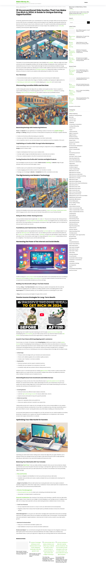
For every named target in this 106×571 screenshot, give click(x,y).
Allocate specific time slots (24, 492)
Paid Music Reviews (73, 224)
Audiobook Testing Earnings (75, 115)
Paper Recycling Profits (74, 225)
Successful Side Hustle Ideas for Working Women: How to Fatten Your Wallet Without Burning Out (61, 559)
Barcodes (71, 117)
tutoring (48, 162)
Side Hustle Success (24, 6)
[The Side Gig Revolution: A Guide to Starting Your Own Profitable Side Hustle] (49, 542)
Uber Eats (52, 231)
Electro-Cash (72, 144)
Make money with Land (74, 190)
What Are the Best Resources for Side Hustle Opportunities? (82, 85)
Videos (70, 266)
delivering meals (25, 232)
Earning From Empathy (74, 142)
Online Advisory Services (74, 206)
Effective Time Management (24, 490)
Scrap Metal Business (74, 242)
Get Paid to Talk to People (75, 156)
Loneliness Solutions (73, 165)
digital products (44, 370)
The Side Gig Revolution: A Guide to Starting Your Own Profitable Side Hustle (48, 559)
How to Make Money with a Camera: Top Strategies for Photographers (82, 71)
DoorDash (45, 231)
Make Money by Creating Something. (77, 176)
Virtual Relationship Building (75, 268)
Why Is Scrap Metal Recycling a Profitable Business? (82, 98)
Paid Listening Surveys (74, 222)
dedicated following (21, 278)
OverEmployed (72, 213)
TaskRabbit (42, 234)
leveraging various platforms (35, 278)
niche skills (61, 25)
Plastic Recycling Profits (74, 231)
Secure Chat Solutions (74, 243)
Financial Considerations (23, 497)
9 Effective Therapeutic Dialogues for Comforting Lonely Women (82, 51)
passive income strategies (54, 332)
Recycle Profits (72, 236)
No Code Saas (72, 204)
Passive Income (72, 227)
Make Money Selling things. (75, 181)
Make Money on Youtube (74, 177)
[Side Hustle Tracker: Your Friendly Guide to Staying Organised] (22, 542)
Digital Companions (73, 133)
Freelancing (71, 154)
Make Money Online (73, 179)
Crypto (70, 129)
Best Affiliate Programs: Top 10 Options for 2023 (83, 30)
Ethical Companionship (74, 149)
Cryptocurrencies (73, 131)
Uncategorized (72, 265)
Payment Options (73, 229)
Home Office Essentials (74, 160)
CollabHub (71, 122)
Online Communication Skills (75, 208)
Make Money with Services (75, 193)
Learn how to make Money (75, 161)
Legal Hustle (72, 163)
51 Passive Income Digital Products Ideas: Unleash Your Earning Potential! (82, 59)
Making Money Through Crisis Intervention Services (82, 37)
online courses (24, 92)
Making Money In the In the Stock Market (78, 195)
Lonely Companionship (74, 168)
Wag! (49, 236)
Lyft (43, 219)
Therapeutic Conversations (75, 259)
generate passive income (53, 381)
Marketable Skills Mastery (75, 199)
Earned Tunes (72, 140)
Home (86, 2)
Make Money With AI (73, 185)
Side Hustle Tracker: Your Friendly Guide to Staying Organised (22, 553)
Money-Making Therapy (74, 202)
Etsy (70, 151)
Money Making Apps (73, 201)
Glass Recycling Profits (74, 158)
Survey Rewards (72, 256)
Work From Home (73, 270)
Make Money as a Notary (74, 172)
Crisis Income (72, 127)
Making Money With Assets (75, 197)
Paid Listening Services (74, 220)
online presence (30, 276)
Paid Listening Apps (73, 217)
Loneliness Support (73, 167)
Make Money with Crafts (74, 186)
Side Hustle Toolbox (73, 250)
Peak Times (26, 465)
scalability (51, 62)
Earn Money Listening (74, 138)
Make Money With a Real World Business (78, 183)
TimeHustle (71, 261)
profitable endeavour (41, 69)
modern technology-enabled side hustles (57, 210)
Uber (39, 219)
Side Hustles (72, 252)
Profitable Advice (73, 233)
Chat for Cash (72, 120)
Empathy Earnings (73, 147)
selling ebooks (32, 92)
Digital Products (72, 135)
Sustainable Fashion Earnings (75, 258)
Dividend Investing (73, 136)
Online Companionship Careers (76, 209)
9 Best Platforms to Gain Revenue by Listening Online (82, 43)
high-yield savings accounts (29, 394)
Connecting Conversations (75, 124)
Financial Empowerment (74, 152)
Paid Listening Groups (74, 218)
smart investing (28, 333)
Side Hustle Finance (73, 245)
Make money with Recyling (75, 192)
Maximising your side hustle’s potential (26, 82)
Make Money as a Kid (74, 170)
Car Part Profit (72, 119)
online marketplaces (49, 90)
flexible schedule (44, 220)
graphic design (59, 130)
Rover (53, 236)
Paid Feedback (72, 215)
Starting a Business (73, 254)
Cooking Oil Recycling (74, 126)
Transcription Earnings (74, 263)
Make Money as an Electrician (75, 174)
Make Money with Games (75, 188)
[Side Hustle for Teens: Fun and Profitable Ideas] (35, 542)
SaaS (70, 240)
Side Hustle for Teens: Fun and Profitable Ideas (35, 555)
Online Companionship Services (76, 211)
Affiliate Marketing (73, 113)
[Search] (88, 22)
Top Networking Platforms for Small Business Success (82, 78)
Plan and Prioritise (22, 474)
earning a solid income (31, 220)
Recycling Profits (73, 238)
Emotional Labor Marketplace (75, 145)
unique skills (49, 82)
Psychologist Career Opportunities (77, 234)
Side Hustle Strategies (74, 247)
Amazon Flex (21, 234)
